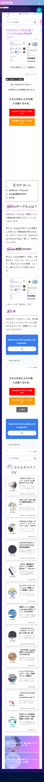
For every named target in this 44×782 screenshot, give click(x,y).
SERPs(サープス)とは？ (19, 190)
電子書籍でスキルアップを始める (22, 122)
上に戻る (22, 409)
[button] (35, 22)
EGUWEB (7, 2)
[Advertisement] (22, 154)
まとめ (11, 197)
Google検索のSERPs (18, 194)
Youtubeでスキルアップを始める (22, 112)
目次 (19, 185)
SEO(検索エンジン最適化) (15, 79)
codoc (35, 367)
